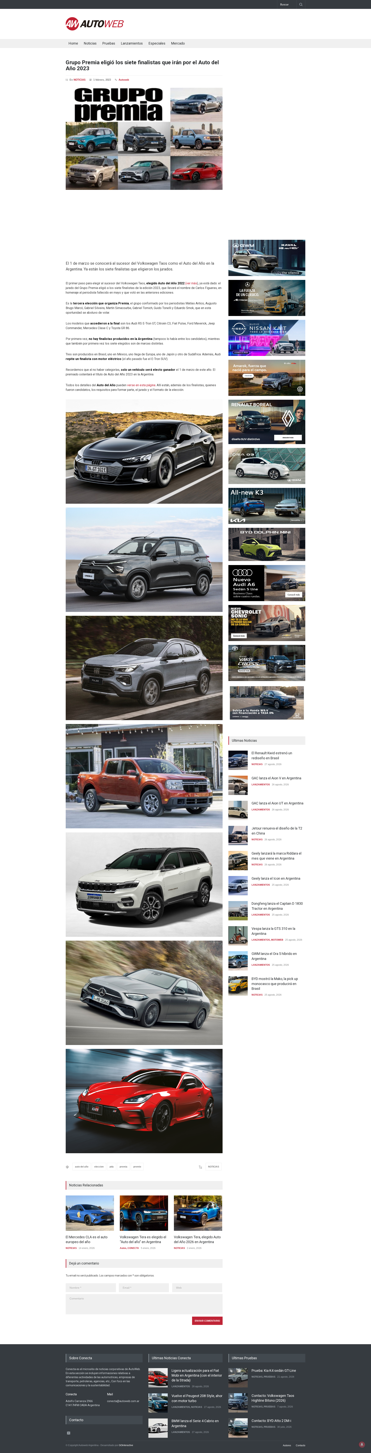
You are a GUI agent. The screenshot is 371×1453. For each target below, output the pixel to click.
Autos (123, 1248)
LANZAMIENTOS (261, 784)
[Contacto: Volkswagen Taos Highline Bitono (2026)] (238, 1377)
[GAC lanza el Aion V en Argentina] (238, 785)
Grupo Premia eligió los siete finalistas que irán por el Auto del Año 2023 (142, 65)
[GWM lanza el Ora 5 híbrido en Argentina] (238, 961)
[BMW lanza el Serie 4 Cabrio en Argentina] (158, 1402)
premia (123, 1166)
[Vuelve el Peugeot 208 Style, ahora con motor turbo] (158, 1377)
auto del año (81, 1166)
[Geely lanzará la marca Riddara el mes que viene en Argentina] (238, 860)
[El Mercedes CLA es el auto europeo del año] (90, 1213)
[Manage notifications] (362, 1444)
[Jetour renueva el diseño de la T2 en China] (238, 835)
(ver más (191, 283)
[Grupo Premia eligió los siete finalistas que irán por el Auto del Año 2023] (144, 139)
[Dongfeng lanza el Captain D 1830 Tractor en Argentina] (238, 910)
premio (137, 1166)
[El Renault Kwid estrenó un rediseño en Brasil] (238, 760)
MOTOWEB (277, 940)
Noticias (90, 43)
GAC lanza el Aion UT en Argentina (277, 803)
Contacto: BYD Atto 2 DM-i (271, 1396)
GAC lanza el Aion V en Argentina (276, 778)
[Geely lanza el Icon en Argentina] (238, 885)
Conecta (201, 44)
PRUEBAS (269, 1381)
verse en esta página (141, 385)
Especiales (157, 43)
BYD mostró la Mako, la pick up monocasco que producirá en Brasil (275, 983)
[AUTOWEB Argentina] (95, 29)
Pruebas (108, 43)
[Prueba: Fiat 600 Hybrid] (238, 1428)
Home (73, 43)
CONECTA (133, 1248)
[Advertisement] (235, 23)
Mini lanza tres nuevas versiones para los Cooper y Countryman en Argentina (197, 1425)
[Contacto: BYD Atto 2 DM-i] (238, 1402)
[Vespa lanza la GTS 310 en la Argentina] (238, 935)
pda (112, 1166)
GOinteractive (126, 1445)
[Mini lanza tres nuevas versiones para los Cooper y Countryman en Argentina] (158, 1428)
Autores (287, 1445)
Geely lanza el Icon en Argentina (276, 878)
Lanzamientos (132, 43)
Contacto (300, 1445)
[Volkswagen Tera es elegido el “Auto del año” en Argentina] (144, 1213)
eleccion (99, 1166)
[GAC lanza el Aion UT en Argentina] (238, 810)
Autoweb (124, 79)
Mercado (178, 43)
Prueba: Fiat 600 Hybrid (269, 1421)
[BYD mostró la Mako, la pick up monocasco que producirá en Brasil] (238, 986)
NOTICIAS (80, 79)
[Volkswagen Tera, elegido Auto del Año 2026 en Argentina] (198, 1213)
